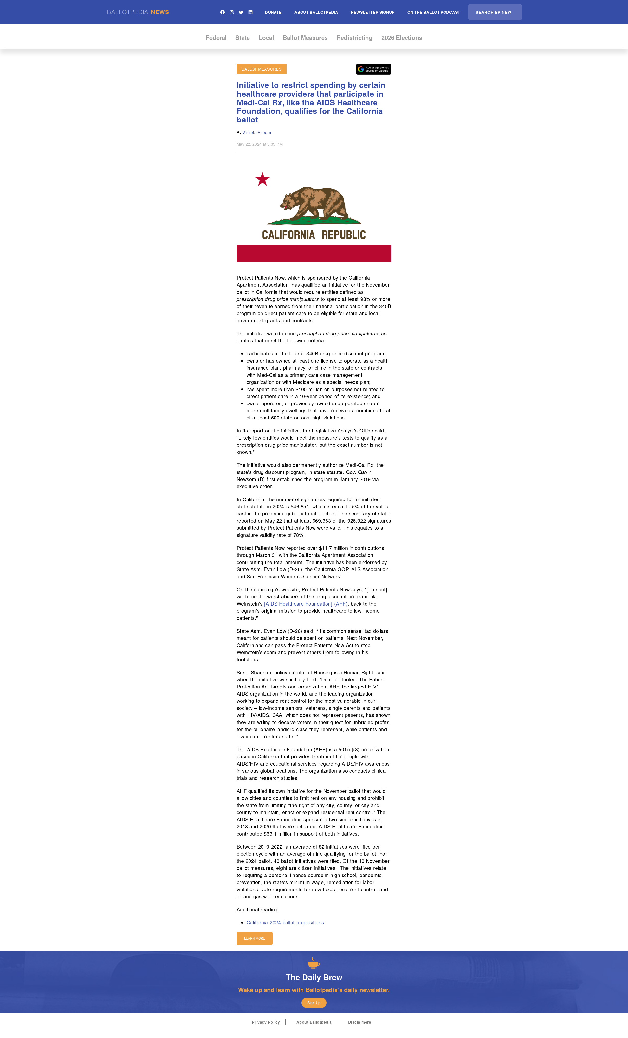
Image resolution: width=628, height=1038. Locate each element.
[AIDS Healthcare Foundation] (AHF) (306, 603)
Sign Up (313, 1002)
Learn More (254, 938)
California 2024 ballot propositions (285, 922)
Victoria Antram (256, 132)
